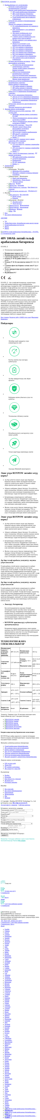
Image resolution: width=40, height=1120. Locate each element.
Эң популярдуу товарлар (9, 805)
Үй (6, 221)
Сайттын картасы (24, 805)
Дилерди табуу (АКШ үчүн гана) (20, 317)
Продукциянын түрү (7, 822)
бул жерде (22, 840)
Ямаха (7, 226)
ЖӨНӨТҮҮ (5, 835)
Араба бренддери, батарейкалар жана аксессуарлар (21, 223)
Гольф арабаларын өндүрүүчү (14, 225)
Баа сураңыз (5, 317)
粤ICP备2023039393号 (20, 803)
